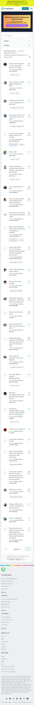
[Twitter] (6, 698)
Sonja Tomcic (13, 275)
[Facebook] (13, 698)
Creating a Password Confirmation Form (15, 55)
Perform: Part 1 (8, 57)
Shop (2, 664)
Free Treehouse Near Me (8, 666)
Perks (2, 661)
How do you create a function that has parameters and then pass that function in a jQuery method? (16, 475)
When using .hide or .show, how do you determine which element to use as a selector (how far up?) (17, 251)
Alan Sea (11, 331)
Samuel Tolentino (14, 541)
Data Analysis (5, 586)
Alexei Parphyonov (14, 141)
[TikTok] (24, 698)
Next (28, 549)
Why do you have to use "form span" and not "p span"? (17, 117)
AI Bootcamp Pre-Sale (14, 1)
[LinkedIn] (17, 698)
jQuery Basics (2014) (10, 53)
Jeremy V (11, 317)
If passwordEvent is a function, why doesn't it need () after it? (16, 506)
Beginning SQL (5, 604)
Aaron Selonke (13, 287)
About (3, 636)
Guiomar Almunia (14, 220)
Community (4, 641)
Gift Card (3, 649)
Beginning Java (5, 607)
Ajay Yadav (12, 155)
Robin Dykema (13, 511)
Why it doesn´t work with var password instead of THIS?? (17, 215)
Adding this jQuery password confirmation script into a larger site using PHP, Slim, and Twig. (16, 342)
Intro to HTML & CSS (6, 619)
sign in (12, 559)
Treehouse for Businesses (8, 671)
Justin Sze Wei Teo (14, 236)
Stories (3, 644)
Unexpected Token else (16, 100)
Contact (3, 646)
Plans (2, 656)
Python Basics (5, 622)
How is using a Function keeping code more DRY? (16, 84)
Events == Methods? (15, 518)
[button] (4, 3)
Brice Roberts (13, 71)
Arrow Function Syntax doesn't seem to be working (16, 135)
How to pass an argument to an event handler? (16, 358)
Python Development (7, 583)
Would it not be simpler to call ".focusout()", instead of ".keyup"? (16, 65)
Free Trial (25, 8)
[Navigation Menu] (31, 8)
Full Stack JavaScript (6, 581)
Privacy (15, 702)
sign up (18, 559)
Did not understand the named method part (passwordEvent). (16, 201)
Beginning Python (6, 601)
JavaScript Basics (6, 617)
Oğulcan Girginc (13, 382)
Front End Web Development (9, 578)
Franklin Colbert (13, 445)
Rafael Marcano (13, 206)
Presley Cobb (13, 483)
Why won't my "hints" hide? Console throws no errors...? (17, 326)
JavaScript (21, 51)
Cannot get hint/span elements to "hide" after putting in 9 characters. (16, 300)
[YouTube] (10, 698)
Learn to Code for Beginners (9, 599)
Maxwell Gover (13, 460)
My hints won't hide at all (17, 429)
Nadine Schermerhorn (15, 258)
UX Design (4, 588)
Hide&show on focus (15, 489)
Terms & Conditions (6, 702)
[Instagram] (20, 698)
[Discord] (27, 698)
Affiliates (3, 659)
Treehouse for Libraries (7, 669)
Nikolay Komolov (14, 363)
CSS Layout (4, 624)
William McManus (14, 349)
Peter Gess (12, 104)
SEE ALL (3, 592)
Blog (2, 639)
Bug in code (13, 152)
